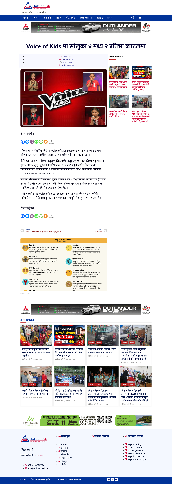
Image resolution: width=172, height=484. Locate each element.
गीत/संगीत (70, 18)
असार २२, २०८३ (136, 404)
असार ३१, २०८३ (37, 359)
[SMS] (41, 140)
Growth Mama (74, 479)
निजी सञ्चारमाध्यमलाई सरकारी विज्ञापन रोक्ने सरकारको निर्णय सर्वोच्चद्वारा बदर (140, 86)
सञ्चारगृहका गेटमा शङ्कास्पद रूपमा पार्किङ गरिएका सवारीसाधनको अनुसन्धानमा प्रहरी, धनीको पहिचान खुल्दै (141, 116)
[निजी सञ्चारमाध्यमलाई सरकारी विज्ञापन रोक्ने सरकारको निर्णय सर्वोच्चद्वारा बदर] (70, 335)
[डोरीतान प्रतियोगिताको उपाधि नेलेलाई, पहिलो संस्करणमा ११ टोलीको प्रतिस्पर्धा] (70, 376)
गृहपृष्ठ (25, 18)
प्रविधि (109, 18)
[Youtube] (116, 479)
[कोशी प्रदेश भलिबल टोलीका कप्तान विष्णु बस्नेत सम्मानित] (36, 376)
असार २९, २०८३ (103, 356)
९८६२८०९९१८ (40, 455)
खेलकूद (99, 18)
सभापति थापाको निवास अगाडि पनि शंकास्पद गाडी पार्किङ (118, 114)
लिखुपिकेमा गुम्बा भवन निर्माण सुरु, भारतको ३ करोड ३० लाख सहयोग (118, 85)
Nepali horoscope (25, 293)
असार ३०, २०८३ (70, 359)
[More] (46, 140)
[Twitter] (112, 479)
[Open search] (132, 17)
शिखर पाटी (27, 359)
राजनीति (47, 18)
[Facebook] (23, 140)
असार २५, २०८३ (37, 397)
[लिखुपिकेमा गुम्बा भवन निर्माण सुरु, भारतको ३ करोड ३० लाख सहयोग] (36, 335)
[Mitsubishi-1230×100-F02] (86, 32)
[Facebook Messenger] (27, 140)
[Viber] (32, 140)
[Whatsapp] (36, 140)
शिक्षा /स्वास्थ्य (86, 18)
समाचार (36, 18)
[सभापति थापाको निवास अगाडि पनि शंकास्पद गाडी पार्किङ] (103, 335)
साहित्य (58, 18)
